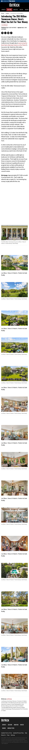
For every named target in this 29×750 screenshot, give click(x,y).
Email (8, 33)
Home (2, 13)
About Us (3, 735)
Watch (21, 10)
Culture (9, 10)
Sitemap (13, 735)
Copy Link (11, 33)
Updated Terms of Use (6, 733)
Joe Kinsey (4, 25)
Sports (3, 10)
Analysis (15, 10)
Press (8, 735)
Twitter (5, 33)
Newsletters (11, 728)
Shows (4, 728)
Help (26, 733)
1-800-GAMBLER (4, 743)
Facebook (2, 33)
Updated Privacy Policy (18, 733)
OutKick (14, 5)
